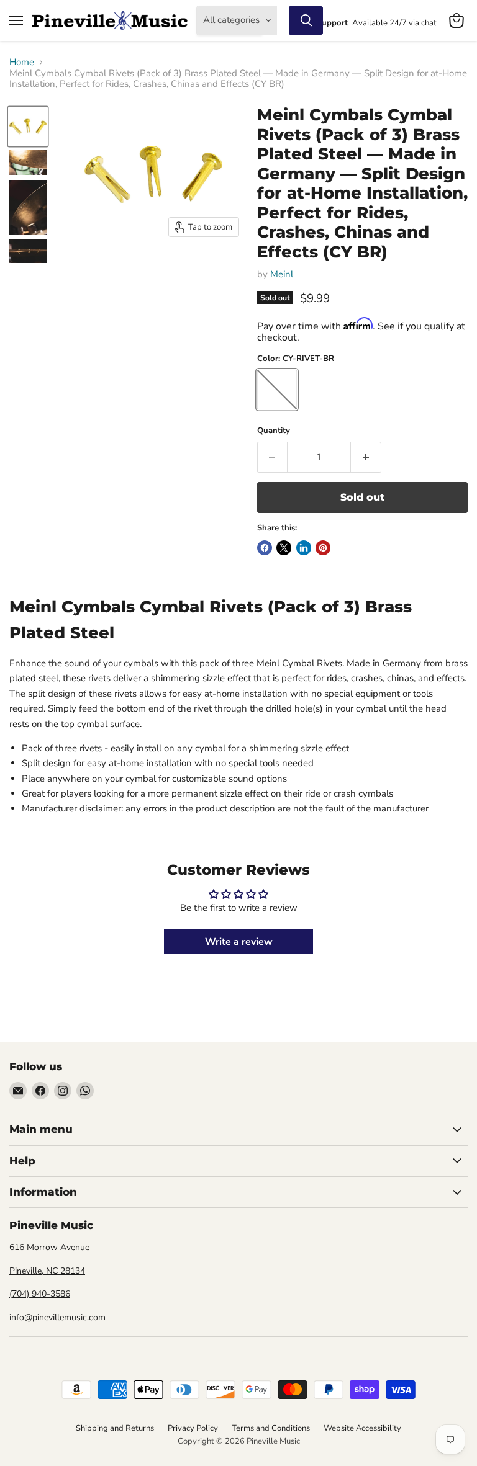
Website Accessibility (362, 1428)
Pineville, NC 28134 (47, 1271)
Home (21, 62)
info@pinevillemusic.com (57, 1317)
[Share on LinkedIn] (303, 547)
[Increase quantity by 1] (366, 457)
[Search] (306, 20)
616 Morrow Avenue (49, 1247)
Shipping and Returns (115, 1428)
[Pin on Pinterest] (323, 547)
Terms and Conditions (271, 1428)
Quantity (273, 431)
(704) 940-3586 (39, 1294)
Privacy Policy (193, 1428)
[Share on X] (283, 547)
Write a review (239, 942)
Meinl (281, 274)
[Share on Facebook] (264, 547)
